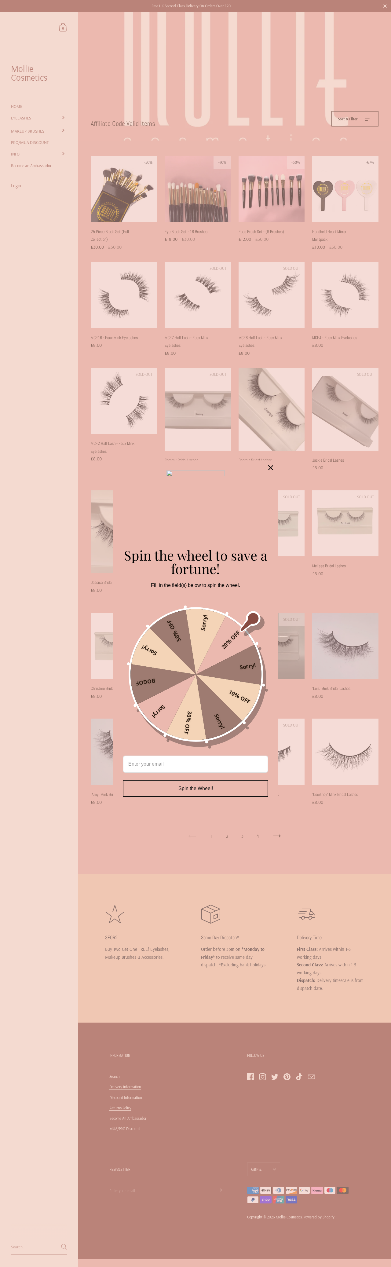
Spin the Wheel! (195, 788)
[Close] (270, 467)
